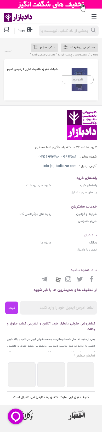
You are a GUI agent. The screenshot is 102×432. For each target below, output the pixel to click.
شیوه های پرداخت (38, 185)
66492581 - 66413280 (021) (57, 157)
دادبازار (94, 55)
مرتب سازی (47, 47)
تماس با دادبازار (87, 250)
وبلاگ (93, 243)
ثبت (11, 307)
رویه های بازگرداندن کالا (35, 214)
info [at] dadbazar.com (59, 166)
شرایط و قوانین (86, 214)
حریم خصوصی (87, 221)
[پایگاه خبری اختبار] (76, 415)
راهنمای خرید (88, 185)
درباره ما (46, 243)
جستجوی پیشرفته (82, 47)
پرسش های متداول (84, 192)
